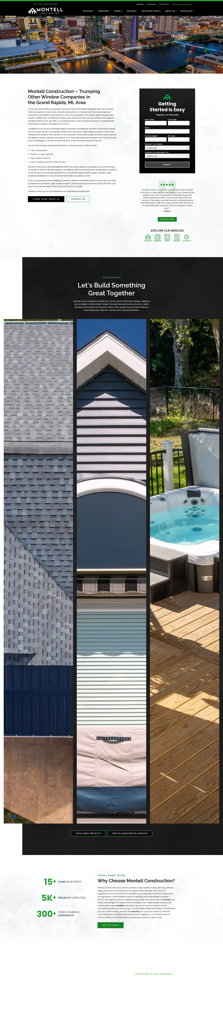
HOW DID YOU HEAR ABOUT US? (157, 152)
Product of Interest (154, 144)
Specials (140, 4)
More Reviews (167, 219)
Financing (151, 4)
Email (147, 128)
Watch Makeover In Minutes (129, 834)
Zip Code (171, 136)
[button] (87, 11)
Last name (172, 120)
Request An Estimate (183, 4)
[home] (45, 11)
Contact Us (164, 4)
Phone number (151, 136)
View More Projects (88, 834)
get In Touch (110, 925)
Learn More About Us (46, 199)
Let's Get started (153, 1003)
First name (149, 120)
